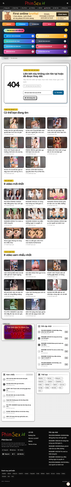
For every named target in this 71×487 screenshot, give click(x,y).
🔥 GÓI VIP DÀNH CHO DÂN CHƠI (13, 46)
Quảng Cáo (31, 435)
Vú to (40, 390)
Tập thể (55, 384)
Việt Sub (56, 8)
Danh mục (13, 450)
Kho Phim (24, 8)
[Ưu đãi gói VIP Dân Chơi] (18, 332)
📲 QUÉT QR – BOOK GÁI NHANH (13, 36)
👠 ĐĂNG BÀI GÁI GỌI (10, 51)
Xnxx (60, 387)
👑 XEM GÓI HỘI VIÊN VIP (43, 36)
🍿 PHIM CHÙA (35, 24)
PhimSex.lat (6, 439)
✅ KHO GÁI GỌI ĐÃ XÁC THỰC (12, 41)
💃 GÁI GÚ (49, 24)
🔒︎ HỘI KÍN (9, 24)
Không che (65, 8)
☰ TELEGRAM (22, 24)
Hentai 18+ (42, 381)
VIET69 (40, 8)
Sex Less (62, 384)
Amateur (51, 381)
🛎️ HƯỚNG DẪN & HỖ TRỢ (43, 51)
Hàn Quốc (54, 387)
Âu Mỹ (41, 384)
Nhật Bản (48, 8)
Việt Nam (48, 384)
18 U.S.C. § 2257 (33, 438)
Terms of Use (32, 444)
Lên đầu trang (66, 481)
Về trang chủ (31, 98)
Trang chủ (7, 8)
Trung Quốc (59, 381)
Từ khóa (21, 450)
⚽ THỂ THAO (62, 24)
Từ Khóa (33, 8)
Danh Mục (15, 8)
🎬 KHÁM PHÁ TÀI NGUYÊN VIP (44, 46)
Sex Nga (41, 387)
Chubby (47, 387)
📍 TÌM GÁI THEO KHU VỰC (43, 41)
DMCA (30, 441)
